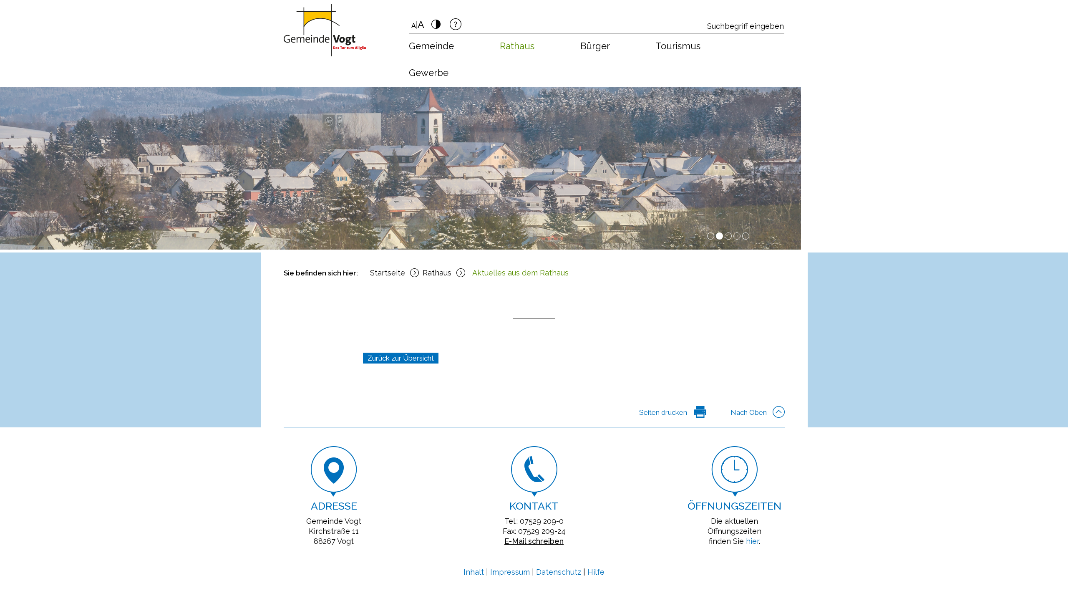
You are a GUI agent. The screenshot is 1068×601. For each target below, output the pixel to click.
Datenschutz (558, 572)
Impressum (510, 572)
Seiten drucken (663, 412)
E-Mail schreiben (534, 541)
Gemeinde (431, 45)
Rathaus (517, 45)
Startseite (387, 272)
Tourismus (677, 45)
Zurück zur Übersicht (401, 358)
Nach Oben (748, 412)
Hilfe (596, 572)
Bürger (595, 45)
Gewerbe (428, 72)
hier (752, 541)
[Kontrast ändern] (436, 26)
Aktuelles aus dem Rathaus (520, 272)
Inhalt (473, 572)
